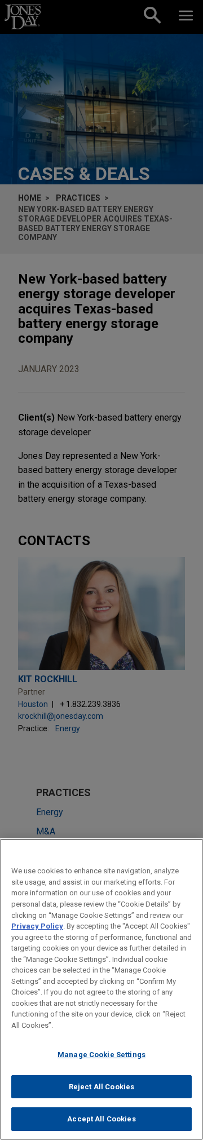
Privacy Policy (37, 926)
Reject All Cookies (101, 1086)
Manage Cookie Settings (101, 1054)
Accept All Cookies (101, 1119)
